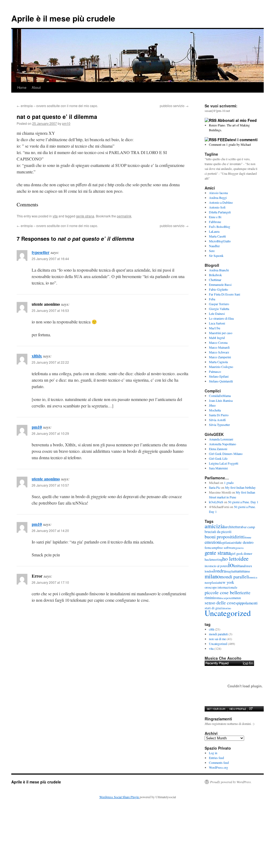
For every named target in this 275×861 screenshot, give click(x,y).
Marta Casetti (217, 236)
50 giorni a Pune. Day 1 (243, 502)
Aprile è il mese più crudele (63, 18)
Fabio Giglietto (218, 289)
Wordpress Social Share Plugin (119, 797)
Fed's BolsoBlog (219, 226)
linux (248, 565)
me (248, 571)
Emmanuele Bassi (220, 284)
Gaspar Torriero (219, 304)
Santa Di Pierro (219, 415)
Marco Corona (218, 342)
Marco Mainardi (219, 347)
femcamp (211, 547)
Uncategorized (228, 613)
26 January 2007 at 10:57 (50, 485)
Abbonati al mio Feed (237, 120)
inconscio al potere (216, 566)
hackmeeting (213, 559)
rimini (209, 597)
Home (21, 87)
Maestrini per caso (220, 333)
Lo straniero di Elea (221, 318)
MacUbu (214, 328)
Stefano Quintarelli (221, 381)
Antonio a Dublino (221, 202)
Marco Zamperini (220, 357)
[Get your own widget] (216, 709)
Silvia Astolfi (217, 420)
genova (240, 548)
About (36, 87)
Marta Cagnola (218, 362)
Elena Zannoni (218, 449)
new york (226, 582)
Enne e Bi (215, 217)
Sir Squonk (216, 255)
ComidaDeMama (220, 395)
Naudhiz (214, 246)
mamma (240, 571)
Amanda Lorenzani (221, 439)
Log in (213, 753)
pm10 (66, 123)
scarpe (225, 598)
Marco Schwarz (219, 352)
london (209, 571)
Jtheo (212, 405)
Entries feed (216, 758)
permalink (124, 216)
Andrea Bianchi (219, 270)
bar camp (248, 526)
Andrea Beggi (218, 197)
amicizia (215, 526)
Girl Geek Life (218, 458)
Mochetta (215, 410)
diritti (239, 537)
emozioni (213, 542)
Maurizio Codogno (221, 366)
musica (253, 577)
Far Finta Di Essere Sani (224, 294)
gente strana (85, 216)
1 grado (229, 482)
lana (241, 566)
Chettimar (215, 280)
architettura (233, 526)
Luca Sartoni (217, 323)
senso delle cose (220, 603)
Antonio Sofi (217, 207)
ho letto (230, 558)
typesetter (40, 252)
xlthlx (37, 356)
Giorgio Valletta (219, 309)
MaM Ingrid (217, 337)
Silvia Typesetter (219, 424)
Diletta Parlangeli (220, 212)
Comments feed (219, 762)
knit (236, 565)
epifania (226, 542)
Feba (212, 299)
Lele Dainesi (217, 313)
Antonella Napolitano (222, 444)
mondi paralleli (234, 577)
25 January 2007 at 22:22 (50, 362)
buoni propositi (219, 536)
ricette (244, 593)
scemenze (235, 598)
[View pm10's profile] (237, 709)
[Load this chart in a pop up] (250, 709)
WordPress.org (218, 767)
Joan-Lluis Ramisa (221, 400)
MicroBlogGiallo (220, 241)
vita (55, 216)
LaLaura (214, 231)
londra (220, 571)
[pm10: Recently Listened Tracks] (229, 663)
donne (248, 537)
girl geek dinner (241, 553)
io (230, 564)
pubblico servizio (174, 105)
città (211, 629)
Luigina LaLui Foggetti (223, 463)
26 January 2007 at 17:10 (50, 582)
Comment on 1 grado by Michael (230, 144)
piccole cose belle (222, 592)
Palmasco (215, 371)
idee (243, 558)
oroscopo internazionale (221, 587)
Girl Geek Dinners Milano (226, 453)
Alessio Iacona (218, 193)
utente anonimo (46, 479)
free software (227, 547)
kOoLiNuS (216, 502)
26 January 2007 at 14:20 (50, 530)
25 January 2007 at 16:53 (50, 310)
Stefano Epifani (219, 376)
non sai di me (217, 639)
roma (217, 597)
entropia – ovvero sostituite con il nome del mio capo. (57, 105)
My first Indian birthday (241, 487)
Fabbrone (215, 222)
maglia (230, 571)
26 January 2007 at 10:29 (50, 433)
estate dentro (243, 542)
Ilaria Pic (214, 487)
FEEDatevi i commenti (238, 139)
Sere (212, 251)
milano (212, 576)
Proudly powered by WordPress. (231, 782)
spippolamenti (247, 602)
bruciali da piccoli (218, 531)
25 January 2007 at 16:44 (50, 258)
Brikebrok (215, 275)
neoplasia (212, 582)
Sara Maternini (218, 468)
